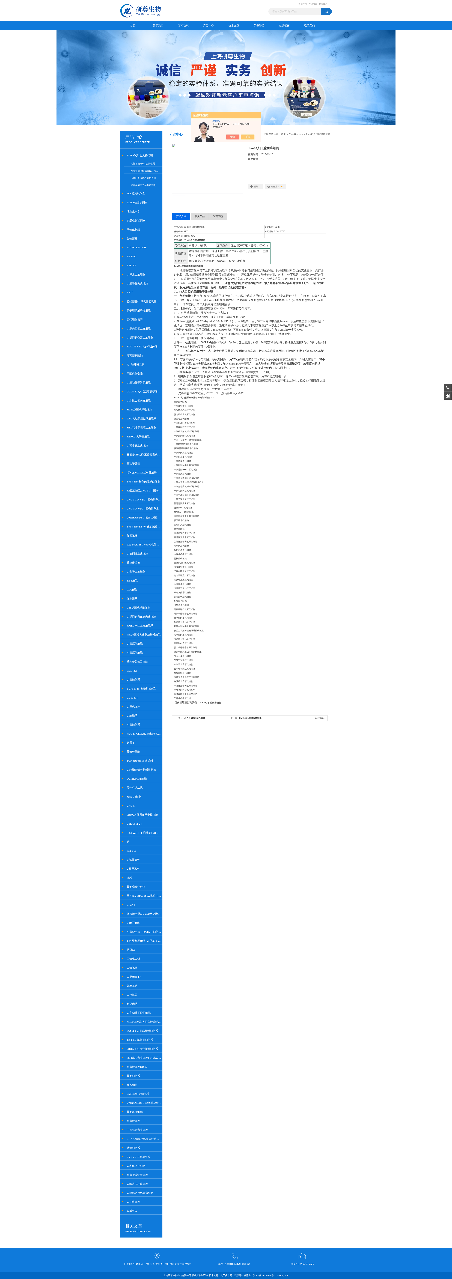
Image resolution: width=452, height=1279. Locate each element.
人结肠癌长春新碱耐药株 (141, 769)
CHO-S (131, 805)
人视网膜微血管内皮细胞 (141, 616)
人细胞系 (132, 715)
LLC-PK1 (132, 670)
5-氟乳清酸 (133, 859)
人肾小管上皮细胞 (137, 445)
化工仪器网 (226, 1275)
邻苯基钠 (132, 985)
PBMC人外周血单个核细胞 (142, 814)
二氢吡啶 (132, 967)
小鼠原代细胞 (135, 652)
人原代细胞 (133, 706)
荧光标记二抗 (135, 787)
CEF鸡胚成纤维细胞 (138, 607)
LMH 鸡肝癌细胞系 (138, 1093)
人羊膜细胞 (133, 1201)
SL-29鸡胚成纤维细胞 (139, 409)
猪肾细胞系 (133, 1147)
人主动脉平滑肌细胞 (139, 1012)
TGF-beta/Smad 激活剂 (140, 760)
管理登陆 (238, 1275)
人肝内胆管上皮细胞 (139, 328)
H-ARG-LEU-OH (136, 247)
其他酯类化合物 (136, 886)
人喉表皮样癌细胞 (137, 1183)
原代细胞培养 (135, 319)
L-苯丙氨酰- (134, 922)
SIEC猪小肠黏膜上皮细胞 (141, 427)
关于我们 (158, 25)
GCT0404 (132, 697)
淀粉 (129, 877)
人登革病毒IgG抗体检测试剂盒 (146, 163)
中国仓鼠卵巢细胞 (137, 1129)
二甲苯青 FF (134, 976)
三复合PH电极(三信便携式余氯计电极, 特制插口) (144, 454)
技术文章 (233, 25)
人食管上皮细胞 (136, 571)
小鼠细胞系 (133, 724)
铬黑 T (130, 742)
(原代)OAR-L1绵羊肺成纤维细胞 (144, 472)
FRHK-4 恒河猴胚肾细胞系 (142, 1048)
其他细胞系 (133, 1075)
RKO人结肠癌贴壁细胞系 (141, 418)
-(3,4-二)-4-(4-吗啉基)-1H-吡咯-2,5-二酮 (144, 832)
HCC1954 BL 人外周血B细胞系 (144, 346)
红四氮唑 (132, 535)
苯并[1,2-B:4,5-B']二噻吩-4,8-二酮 (144, 895)
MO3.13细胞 (134, 796)
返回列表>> (320, 718)
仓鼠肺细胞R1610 (137, 1066)
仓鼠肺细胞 (133, 1120)
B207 (130, 292)
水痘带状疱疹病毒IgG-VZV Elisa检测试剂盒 (146, 170)
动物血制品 (133, 229)
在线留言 (313, 4)
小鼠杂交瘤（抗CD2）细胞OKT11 (144, 931)
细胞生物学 (133, 211)
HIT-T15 (131, 850)
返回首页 (302, 4)
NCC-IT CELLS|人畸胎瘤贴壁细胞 (144, 733)
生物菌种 (132, 238)
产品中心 (208, 25)
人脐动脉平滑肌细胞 (139, 382)
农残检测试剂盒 (136, 220)
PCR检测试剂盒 (136, 193)
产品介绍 (181, 216)
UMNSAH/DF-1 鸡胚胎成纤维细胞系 (144, 1102)
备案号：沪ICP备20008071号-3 (259, 1275)
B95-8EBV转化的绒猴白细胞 (143, 481)
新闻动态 (183, 25)
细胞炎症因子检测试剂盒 (143, 185)
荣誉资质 (259, 25)
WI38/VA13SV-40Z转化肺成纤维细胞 (144, 544)
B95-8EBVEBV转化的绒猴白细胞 (144, 526)
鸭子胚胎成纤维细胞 (139, 310)
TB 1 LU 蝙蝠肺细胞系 (140, 1039)
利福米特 (132, 1003)
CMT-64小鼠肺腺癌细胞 (250, 718)
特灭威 (131, 949)
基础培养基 (133, 463)
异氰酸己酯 (133, 751)
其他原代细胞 (135, 1111)
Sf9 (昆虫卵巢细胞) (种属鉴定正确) (144, 1057)
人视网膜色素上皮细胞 (140, 337)
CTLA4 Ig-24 (134, 823)
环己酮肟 (132, 1084)
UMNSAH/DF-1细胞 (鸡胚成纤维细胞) (144, 517)
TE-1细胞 (132, 580)
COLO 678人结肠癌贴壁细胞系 (144, 391)
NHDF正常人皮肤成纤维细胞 (143, 634)
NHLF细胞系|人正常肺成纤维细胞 (144, 1021)
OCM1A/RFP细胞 (137, 778)
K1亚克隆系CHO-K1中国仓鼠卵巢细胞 (144, 490)
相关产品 (200, 216)
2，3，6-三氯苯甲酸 (138, 1156)
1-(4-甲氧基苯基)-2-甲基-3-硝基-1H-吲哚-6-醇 (144, 940)
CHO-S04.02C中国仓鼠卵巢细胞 (144, 508)
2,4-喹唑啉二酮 (135, 364)
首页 (132, 25)
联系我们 (323, 4)
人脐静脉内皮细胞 (137, 283)
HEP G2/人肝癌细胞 (138, 436)
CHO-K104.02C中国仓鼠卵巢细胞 (144, 499)
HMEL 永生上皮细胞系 (140, 625)
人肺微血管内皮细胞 (139, 400)
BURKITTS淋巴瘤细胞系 (141, 688)
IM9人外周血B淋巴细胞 (194, 718)
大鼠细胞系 (133, 679)
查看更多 (132, 1210)
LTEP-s (131, 904)
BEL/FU (131, 265)
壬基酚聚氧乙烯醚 (137, 661)
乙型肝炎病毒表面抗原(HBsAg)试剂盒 (146, 178)
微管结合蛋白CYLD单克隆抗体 (144, 913)
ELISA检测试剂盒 (137, 202)
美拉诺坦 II (133, 562)
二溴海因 (132, 994)
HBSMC (131, 256)
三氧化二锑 (133, 958)
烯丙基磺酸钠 (135, 355)
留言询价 (218, 216)
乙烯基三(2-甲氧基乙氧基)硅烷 (144, 301)
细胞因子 (132, 598)
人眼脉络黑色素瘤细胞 (140, 1192)
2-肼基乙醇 (133, 868)
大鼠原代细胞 (135, 643)
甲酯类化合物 (135, 373)
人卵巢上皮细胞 (136, 274)
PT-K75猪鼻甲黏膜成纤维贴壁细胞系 (144, 1138)
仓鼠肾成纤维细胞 (137, 1174)
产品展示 (294, 134)
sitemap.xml (283, 1275)
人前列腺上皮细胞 (137, 553)
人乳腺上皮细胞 (136, 1165)
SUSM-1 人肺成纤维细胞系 (142, 1030)
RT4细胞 (132, 589)
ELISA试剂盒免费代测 (140, 155)
